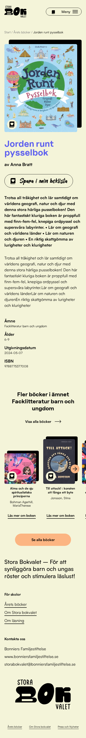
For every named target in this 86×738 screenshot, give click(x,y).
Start (7, 32)
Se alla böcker (43, 540)
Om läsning (14, 620)
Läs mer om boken (22, 515)
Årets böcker (21, 32)
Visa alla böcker (38, 421)
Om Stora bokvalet (20, 612)
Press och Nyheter (68, 726)
